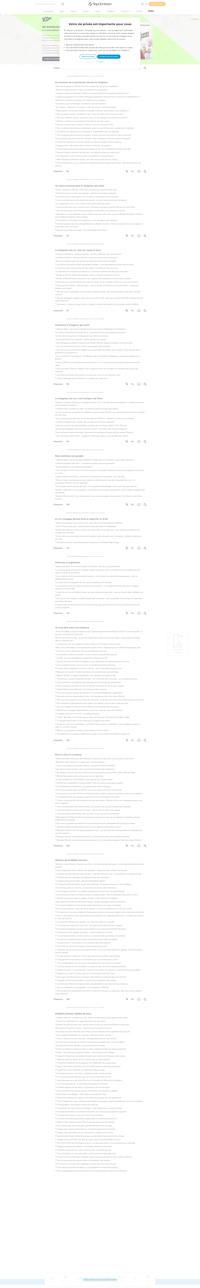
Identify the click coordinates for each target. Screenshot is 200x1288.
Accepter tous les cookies (108, 56)
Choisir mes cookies (88, 56)
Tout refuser (100, 62)
